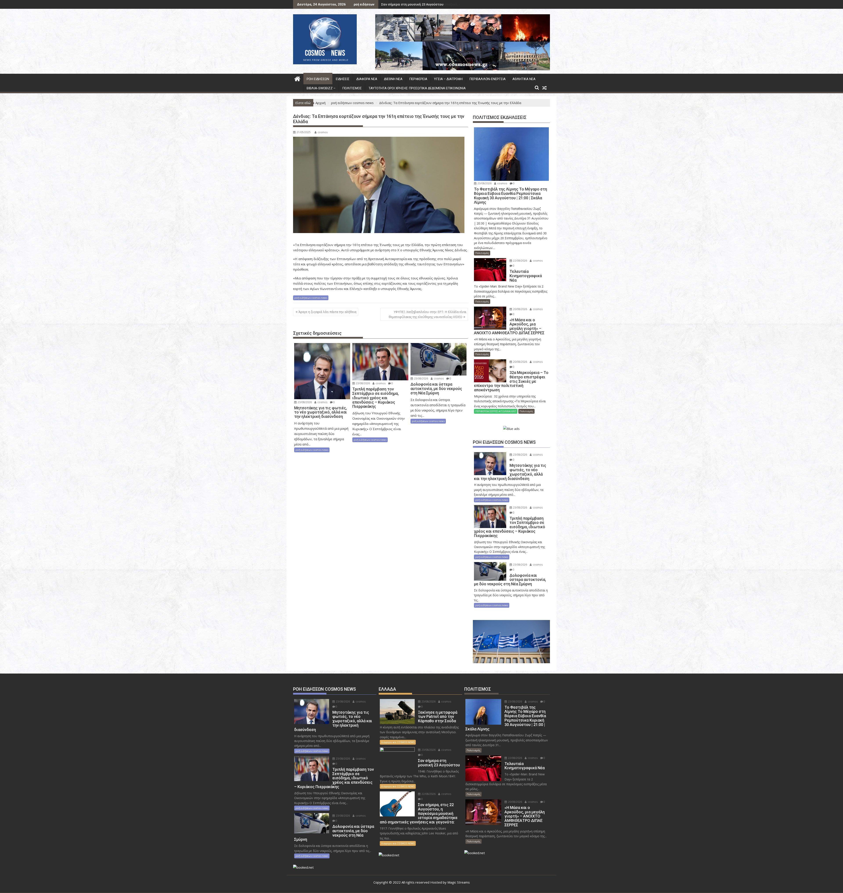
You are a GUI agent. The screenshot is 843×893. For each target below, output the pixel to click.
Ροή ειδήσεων (318, 79)
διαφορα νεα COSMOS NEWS (397, 742)
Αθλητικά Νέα (523, 79)
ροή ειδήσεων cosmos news (310, 297)
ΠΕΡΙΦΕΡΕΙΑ (418, 79)
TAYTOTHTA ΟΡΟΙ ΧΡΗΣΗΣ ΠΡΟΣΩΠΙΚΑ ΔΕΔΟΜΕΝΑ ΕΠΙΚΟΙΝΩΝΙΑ (417, 88)
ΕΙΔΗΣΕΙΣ (342, 79)
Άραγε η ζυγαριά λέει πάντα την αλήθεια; (328, 312)
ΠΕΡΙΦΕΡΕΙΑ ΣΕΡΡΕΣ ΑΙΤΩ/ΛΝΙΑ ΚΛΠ (495, 411)
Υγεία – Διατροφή (448, 79)
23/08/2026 (304, 402)
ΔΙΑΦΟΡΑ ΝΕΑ (366, 79)
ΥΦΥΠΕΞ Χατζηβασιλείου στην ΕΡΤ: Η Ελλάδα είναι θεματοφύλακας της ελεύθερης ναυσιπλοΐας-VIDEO (427, 314)
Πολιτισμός (352, 88)
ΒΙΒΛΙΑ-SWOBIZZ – (321, 88)
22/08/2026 (519, 260)
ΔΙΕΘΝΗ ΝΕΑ (393, 79)
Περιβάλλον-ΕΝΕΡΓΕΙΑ (487, 79)
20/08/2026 (519, 309)
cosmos (323, 132)
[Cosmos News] (297, 78)
